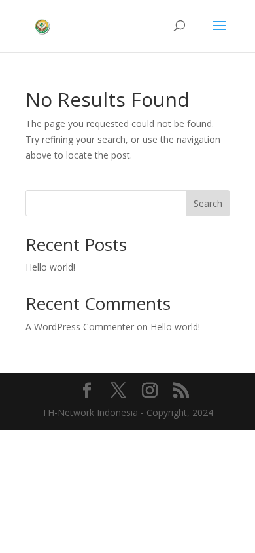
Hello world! (50, 267)
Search (208, 203)
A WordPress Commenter (80, 326)
